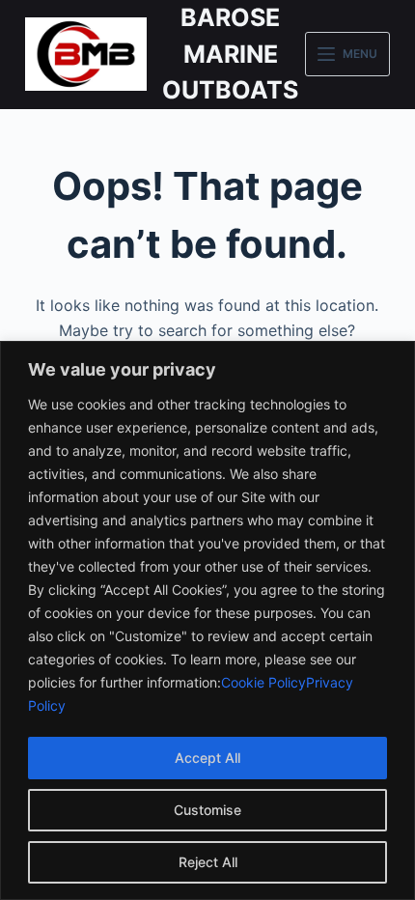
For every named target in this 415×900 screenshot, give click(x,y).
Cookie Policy (263, 682)
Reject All (208, 862)
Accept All (207, 757)
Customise (207, 810)
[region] (207, 620)
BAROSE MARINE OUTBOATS (230, 53)
